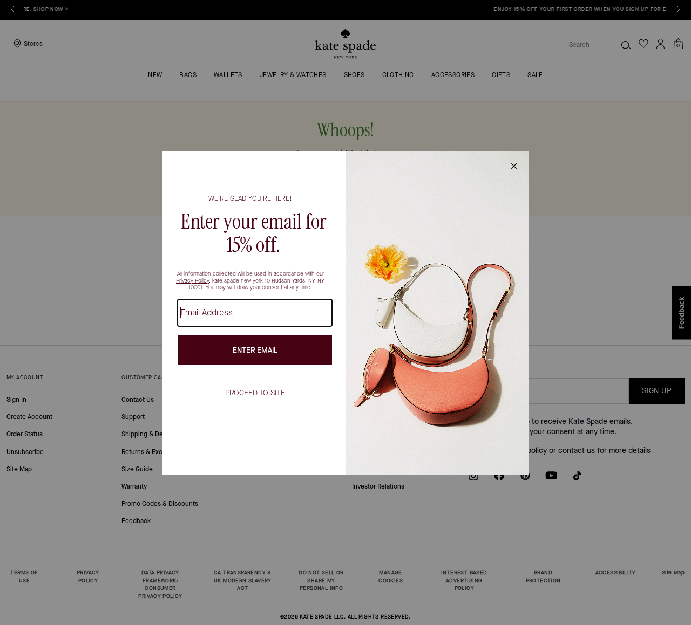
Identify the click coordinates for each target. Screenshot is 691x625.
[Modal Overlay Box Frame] (345, 313)
